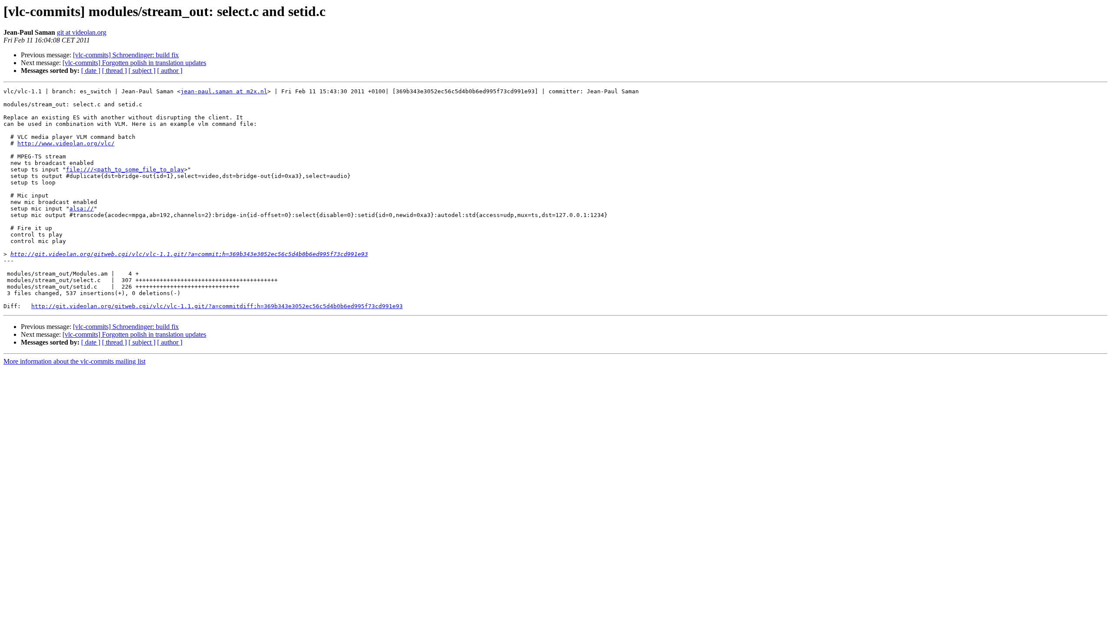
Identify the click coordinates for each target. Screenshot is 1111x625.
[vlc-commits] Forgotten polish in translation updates (134, 62)
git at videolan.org (81, 32)
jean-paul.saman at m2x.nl (224, 91)
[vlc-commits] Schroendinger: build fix (126, 55)
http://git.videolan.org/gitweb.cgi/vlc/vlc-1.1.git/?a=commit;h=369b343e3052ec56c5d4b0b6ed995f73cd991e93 (189, 254)
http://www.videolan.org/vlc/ (66, 143)
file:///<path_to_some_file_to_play (125, 169)
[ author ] (169, 70)
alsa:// (81, 208)
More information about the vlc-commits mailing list (74, 361)
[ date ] (90, 70)
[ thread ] (114, 70)
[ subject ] (141, 70)
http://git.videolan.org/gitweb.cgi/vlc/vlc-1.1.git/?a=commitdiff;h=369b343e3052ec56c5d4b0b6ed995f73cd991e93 (217, 306)
